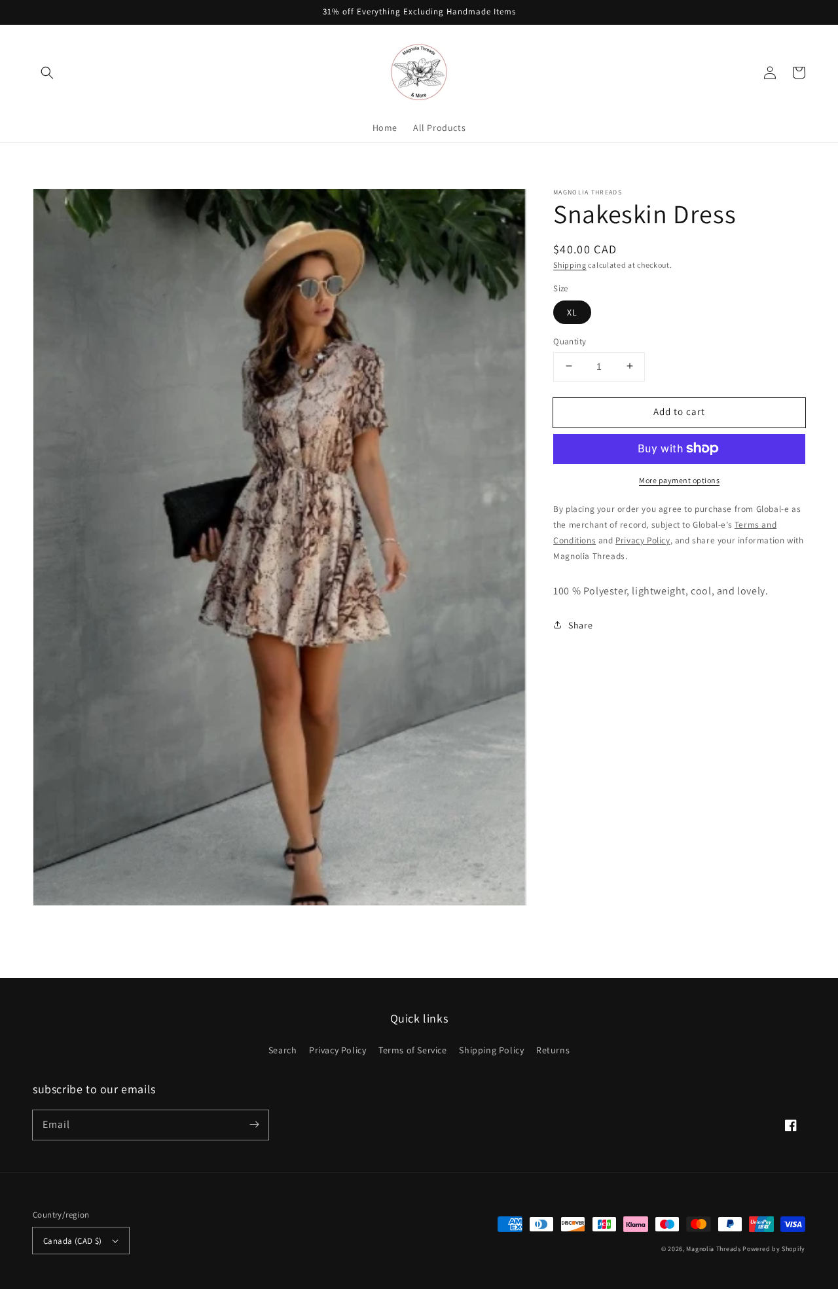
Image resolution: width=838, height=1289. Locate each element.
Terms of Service (412, 1050)
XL (572, 312)
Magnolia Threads (713, 1248)
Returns (553, 1050)
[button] (47, 72)
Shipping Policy (491, 1050)
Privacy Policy (337, 1050)
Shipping (570, 265)
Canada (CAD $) (72, 1240)
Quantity (569, 340)
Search (282, 1050)
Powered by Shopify (773, 1248)
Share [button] (580, 624)
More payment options (679, 479)
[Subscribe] (254, 1124)
